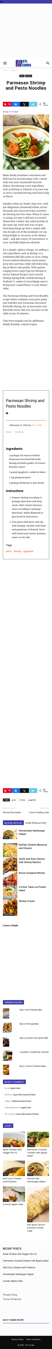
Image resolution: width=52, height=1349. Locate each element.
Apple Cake (15, 1088)
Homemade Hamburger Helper (36, 1180)
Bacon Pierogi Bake (29, 1023)
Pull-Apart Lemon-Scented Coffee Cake (36, 1227)
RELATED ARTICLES (13, 823)
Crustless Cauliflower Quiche (34, 1052)
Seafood (14, 70)
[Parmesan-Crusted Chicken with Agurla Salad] (38, 1139)
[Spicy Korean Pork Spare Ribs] (6, 1041)
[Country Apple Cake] (14, 1194)
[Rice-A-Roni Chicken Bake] (6, 1070)
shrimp (17, 551)
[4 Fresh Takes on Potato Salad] (10, 894)
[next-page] (9, 915)
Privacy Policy (10, 1294)
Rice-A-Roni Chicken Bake (33, 1066)
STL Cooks (36, 425)
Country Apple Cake (13, 1204)
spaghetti (28, 551)
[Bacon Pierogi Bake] (7, 1027)
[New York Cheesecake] (6, 1013)
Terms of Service (12, 1299)
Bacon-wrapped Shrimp (32, 872)
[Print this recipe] (7, 413)
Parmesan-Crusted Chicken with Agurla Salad (37, 1152)
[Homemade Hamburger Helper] (10, 834)
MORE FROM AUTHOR (36, 823)
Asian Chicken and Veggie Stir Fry (12, 1151)
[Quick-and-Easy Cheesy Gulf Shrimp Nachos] (10, 866)
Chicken (7, 1146)
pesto (9, 551)
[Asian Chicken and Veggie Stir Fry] (14, 1139)
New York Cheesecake (31, 1009)
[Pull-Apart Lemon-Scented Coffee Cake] (38, 1204)
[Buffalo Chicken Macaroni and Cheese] (10, 852)
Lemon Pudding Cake (39, 812)
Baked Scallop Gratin (21, 1101)
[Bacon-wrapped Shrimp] (10, 879)
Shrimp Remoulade (12, 812)
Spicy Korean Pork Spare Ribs (34, 1037)
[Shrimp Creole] (10, 907)
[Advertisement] (26, 31)
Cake (5, 1200)
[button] (5, 63)
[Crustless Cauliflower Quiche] (7, 1056)
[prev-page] (4, 915)
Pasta (22, 76)
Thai (5, 1175)
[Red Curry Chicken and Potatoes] (14, 1168)
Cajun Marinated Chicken (24, 1094)
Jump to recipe (10, 111)
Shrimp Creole (27, 901)
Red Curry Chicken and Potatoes (12, 1180)
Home (5, 70)
